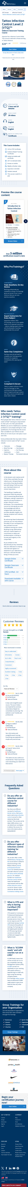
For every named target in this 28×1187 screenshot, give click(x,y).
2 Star (5, 642)
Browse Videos (12, 241)
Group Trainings (13, 1032)
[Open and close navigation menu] (25, 3)
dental (9, 813)
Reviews (9, 9)
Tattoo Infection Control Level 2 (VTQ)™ (13, 14)
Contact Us (18, 1119)
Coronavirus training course (15, 891)
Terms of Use (18, 1148)
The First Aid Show (5, 1152)
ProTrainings (17, 1171)
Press (2, 1148)
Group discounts (7, 52)
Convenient (8, 665)
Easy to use (17, 658)
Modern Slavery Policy (20, 1152)
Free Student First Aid (6, 1154)
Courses (3, 1117)
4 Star (5, 637)
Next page (19, 770)
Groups (3, 1119)
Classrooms (20, 9)
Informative (8, 655)
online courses (19, 978)
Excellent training (10, 672)
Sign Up (3, 1124)
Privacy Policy (18, 1144)
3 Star (5, 640)
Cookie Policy (18, 1150)
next (25, 221)
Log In (2, 1126)
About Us (3, 1144)
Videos (4, 9)
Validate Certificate (20, 1126)
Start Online (12, 49)
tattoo (14, 813)
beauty (20, 813)
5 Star (5, 635)
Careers (3, 1150)
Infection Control (17, 12)
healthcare (17, 811)
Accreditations (18, 1124)
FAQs (14, 9)
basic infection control (15, 885)
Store (16, 1122)
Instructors (3, 1122)
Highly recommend (10, 668)
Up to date (8, 658)
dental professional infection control (14, 867)
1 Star (5, 644)
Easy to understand (10, 651)
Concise (17, 655)
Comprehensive (9, 661)
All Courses (5, 12)
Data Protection (19, 1146)
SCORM (9, 966)
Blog (16, 1117)
